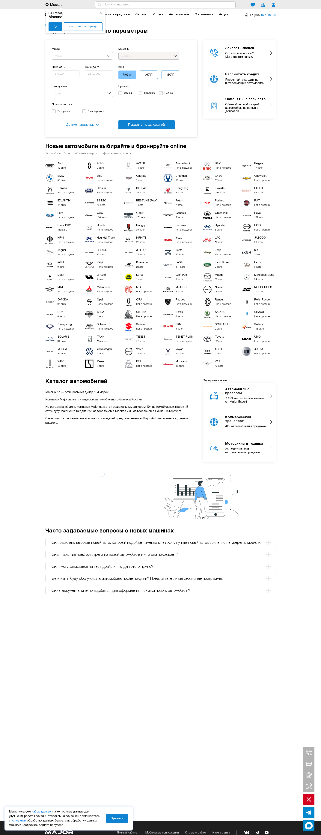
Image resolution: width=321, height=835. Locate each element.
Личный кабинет (128, 832)
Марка (56, 49)
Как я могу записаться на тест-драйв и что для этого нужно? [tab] (101, 566)
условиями (18, 820)
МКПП (170, 75)
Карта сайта (221, 832)
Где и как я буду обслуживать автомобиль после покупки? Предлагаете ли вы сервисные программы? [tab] (137, 578)
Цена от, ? (58, 67)
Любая (127, 75)
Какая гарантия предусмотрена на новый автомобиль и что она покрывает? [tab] (114, 554)
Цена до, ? (92, 67)
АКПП (149, 75)
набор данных (41, 811)
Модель (123, 49)
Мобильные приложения (162, 832)
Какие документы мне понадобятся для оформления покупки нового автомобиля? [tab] (120, 590)
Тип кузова (59, 86)
